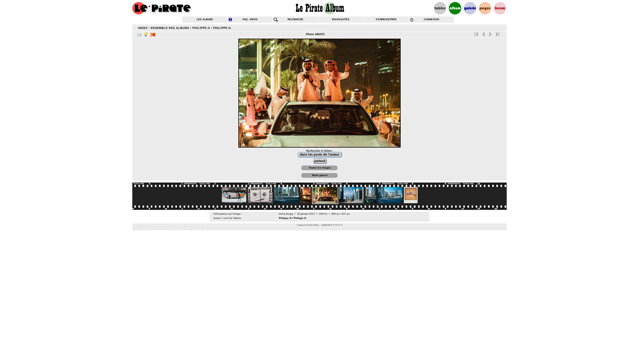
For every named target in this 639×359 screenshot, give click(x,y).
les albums (205, 19)
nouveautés (340, 19)
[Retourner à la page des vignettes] (139, 33)
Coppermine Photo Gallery (308, 225)
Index (143, 27)
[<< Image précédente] (483, 33)
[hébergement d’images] (470, 8)
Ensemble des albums (170, 27)
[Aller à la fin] (497, 33)
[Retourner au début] (477, 33)
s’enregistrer (386, 19)
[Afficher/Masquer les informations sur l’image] (146, 33)
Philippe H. (222, 27)
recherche (295, 19)
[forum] (500, 8)
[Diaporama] (153, 33)
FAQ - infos (250, 19)
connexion (431, 19)
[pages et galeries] (485, 8)
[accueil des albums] (319, 8)
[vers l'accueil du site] (162, 8)
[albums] (455, 8)
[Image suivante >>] (490, 33)
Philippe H (201, 27)
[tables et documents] (440, 8)
